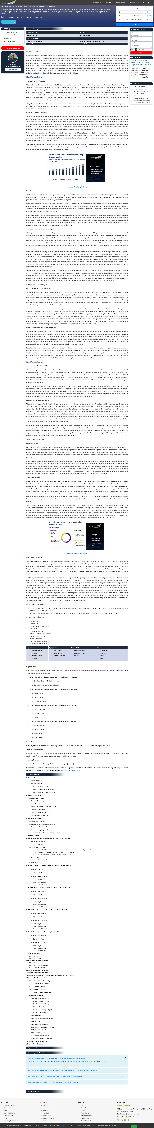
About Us (83, 1108)
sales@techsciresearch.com (70, 770)
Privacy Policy (85, 1118)
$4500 (149, 15)
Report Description (10, 32)
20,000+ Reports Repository (142, 89)
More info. (120, 1125)
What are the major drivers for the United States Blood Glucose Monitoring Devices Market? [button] (54, 1082)
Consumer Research (120, 2)
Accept (134, 1126)
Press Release (8, 1115)
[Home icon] (147, 3)
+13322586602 (129, 1117)
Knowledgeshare (47, 1108)
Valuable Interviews (48, 1118)
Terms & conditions (86, 1115)
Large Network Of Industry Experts (141, 94)
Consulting (108, 2)
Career (83, 1105)
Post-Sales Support (139, 86)
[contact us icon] (143, 3)
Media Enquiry (135, 24)
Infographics (46, 1110)
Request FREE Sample (13, 48)
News (44, 1105)
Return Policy (85, 1113)
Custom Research (9, 1105)
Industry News (46, 1115)
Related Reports (9, 41)
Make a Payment (86, 1121)
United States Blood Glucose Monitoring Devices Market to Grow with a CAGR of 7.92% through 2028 (141, 62)
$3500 (149, 12)
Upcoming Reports (9, 1113)
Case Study (45, 1113)
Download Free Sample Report (77, 187)
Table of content (9, 34)
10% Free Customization (141, 91)
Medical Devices (17, 6)
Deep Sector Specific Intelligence (143, 98)
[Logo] (8, 2)
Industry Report (97, 2)
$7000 (149, 19)
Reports (6, 1110)
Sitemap (44, 1121)
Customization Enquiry (8, 22)
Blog (5, 1118)
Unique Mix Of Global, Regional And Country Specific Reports (142, 101)
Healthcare (8, 6)
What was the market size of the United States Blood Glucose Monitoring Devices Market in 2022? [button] (56, 1058)
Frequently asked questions (10, 37)
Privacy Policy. (64, 1125)
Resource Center (134, 2)
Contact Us (84, 1110)
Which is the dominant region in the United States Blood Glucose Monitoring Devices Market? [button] (55, 1076)
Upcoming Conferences (11, 1121)
